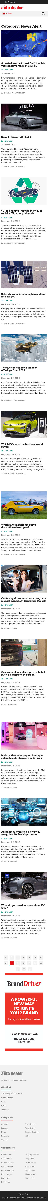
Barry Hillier (5, 1178)
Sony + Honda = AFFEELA (16, 137)
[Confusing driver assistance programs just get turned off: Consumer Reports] (24, 579)
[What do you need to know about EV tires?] (24, 886)
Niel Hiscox (5, 1182)
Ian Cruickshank (7, 1170)
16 (35, 963)
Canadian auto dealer (15, 93)
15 (29, 963)
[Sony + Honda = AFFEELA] (24, 117)
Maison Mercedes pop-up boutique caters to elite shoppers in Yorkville (22, 757)
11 (6, 963)
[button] (9, 14)
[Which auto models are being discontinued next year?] (24, 505)
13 (17, 963)
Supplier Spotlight (32, 1132)
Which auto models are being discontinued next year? (18, 526)
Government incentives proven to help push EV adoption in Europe (23, 673)
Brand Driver (30, 1128)
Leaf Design (41, 1198)
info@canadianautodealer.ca (15, 1080)
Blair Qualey (30, 1170)
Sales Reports (30, 1124)
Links (3, 1102)
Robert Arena (6, 1159)
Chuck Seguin (30, 1174)
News (3, 1132)
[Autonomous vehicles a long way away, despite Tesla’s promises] (24, 812)
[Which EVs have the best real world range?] (24, 424)
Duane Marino (30, 1162)
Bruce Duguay (7, 1174)
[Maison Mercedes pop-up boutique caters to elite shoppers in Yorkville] (24, 736)
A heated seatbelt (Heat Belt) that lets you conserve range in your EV (23, 64)
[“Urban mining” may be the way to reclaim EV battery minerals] (24, 191)
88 (24, 969)
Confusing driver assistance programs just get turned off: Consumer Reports (23, 600)
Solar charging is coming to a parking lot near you (23, 295)
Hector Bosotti (7, 1166)
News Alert (8, 70)
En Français (10, 2)
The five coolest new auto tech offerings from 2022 (19, 369)
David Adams (6, 1155)
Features (4, 1128)
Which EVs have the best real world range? (22, 445)
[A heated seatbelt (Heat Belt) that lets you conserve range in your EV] (24, 43)
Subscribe (5, 1109)
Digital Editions (7, 1098)
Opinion (4, 1140)
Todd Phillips (11, 628)
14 (23, 963)
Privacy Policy (24, 1194)
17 (41, 963)
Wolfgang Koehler (32, 1155)
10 (41, 957)
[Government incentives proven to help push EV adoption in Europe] (24, 652)
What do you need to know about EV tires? (23, 907)
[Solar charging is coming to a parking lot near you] (24, 274)
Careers (4, 1105)
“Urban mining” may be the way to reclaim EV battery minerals (21, 212)
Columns (4, 1124)
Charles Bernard (7, 1162)
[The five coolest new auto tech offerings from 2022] (24, 348)
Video (27, 1136)
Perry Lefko (29, 1159)
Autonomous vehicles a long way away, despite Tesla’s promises (20, 833)
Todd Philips (30, 1166)
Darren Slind (30, 1178)
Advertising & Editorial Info (11, 1094)
